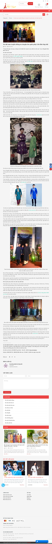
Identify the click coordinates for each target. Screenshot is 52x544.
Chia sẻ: (5, 356)
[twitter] (44, 1)
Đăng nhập (29, 496)
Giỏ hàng (29, 499)
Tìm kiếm (29, 494)
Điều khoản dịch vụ (7, 499)
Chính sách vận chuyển (8, 496)
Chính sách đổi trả (7, 497)
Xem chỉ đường (33, 350)
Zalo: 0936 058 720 (12, 539)
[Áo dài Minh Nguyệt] (10, 5)
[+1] (15, 357)
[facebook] (46, 1)
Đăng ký (28, 497)
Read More (22, 484)
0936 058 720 (11, 535)
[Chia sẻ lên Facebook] (10, 357)
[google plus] (48, 1)
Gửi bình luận (7, 392)
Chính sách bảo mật (7, 494)
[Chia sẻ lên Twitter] (12, 357)
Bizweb (29, 542)
